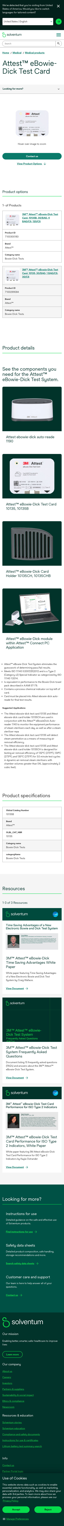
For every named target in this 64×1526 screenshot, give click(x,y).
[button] (15, 1518)
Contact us (8, 1465)
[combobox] (32, 43)
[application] (32, 123)
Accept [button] (16, 1509)
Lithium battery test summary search (22, 1446)
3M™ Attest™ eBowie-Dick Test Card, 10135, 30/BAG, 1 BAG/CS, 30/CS (40, 273)
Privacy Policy (10, 1500)
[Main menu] (59, 35)
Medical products (35, 52)
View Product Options (29, 163)
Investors (7, 1383)
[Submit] (59, 43)
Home (5, 52)
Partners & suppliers (13, 1389)
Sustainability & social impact (18, 1395)
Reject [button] (48, 1509)
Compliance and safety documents (21, 1434)
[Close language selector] (58, 6)
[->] (59, 22)
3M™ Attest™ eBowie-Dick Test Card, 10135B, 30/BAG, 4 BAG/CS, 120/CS (40, 218)
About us (7, 1371)
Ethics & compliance (13, 1401)
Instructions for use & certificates (20, 1440)
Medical (17, 52)
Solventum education (13, 1428)
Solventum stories (12, 1422)
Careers (6, 1377)
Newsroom (8, 1407)
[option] (32, 126)
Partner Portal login (12, 1471)
